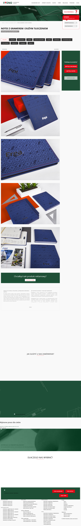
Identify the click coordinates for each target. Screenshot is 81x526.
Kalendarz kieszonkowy (8, 518)
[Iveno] (25, 491)
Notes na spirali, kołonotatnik (29, 516)
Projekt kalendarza (68, 507)
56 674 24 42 (16, 426)
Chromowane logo (67, 39)
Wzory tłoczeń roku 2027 (28, 508)
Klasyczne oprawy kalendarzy (29, 501)
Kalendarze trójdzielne (48, 514)
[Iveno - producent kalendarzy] (7, 3)
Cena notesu (70, 491)
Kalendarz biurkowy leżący (49, 508)
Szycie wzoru (21, 39)
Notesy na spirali (47, 521)
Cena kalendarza (58, 491)
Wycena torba (67, 516)
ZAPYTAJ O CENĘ (3, 426)
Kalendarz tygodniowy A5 (8, 516)
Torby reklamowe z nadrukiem (29, 519)
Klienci (65, 502)
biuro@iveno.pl (10, 426)
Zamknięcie (56, 39)
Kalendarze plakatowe (48, 518)
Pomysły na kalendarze (68, 505)
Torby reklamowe (47, 522)
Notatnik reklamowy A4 (28, 513)
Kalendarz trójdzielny (48, 502)
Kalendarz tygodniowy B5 (8, 510)
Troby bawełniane (47, 524)
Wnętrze (31, 43)
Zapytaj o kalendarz (71, 66)
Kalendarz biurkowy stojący (49, 506)
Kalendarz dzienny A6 (7, 505)
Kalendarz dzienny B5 (7, 502)
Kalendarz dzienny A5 (7, 501)
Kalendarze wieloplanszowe (49, 520)
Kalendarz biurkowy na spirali (9, 520)
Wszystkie (5, 39)
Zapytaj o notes (70, 71)
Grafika (29, 39)
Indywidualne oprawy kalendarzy (30, 504)
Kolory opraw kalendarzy (28, 502)
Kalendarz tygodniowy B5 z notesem (10, 511)
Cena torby (63, 495)
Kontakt (65, 509)
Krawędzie (23, 43)
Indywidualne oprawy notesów (29, 506)
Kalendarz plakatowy (47, 504)
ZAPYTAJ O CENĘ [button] (5, 450)
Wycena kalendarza (68, 513)
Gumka (48, 39)
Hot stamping (5, 43)
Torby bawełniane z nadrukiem (29, 521)
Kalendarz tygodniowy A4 (8, 513)
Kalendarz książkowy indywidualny (50, 501)
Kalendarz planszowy (47, 505)
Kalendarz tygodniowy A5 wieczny (10, 517)
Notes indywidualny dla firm (29, 514)
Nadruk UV (14, 43)
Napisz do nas (71, 78)
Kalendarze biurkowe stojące (49, 517)
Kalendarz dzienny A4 (7, 504)
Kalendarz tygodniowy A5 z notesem (10, 509)
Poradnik (65, 504)
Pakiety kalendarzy (47, 509)
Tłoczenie (13, 39)
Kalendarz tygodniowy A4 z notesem (10, 514)
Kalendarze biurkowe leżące (49, 516)
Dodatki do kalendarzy (28, 505)
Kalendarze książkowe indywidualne (51, 513)
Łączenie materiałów (39, 39)
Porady (65, 508)
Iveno (65, 501)
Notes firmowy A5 (27, 512)
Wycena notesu (67, 514)
